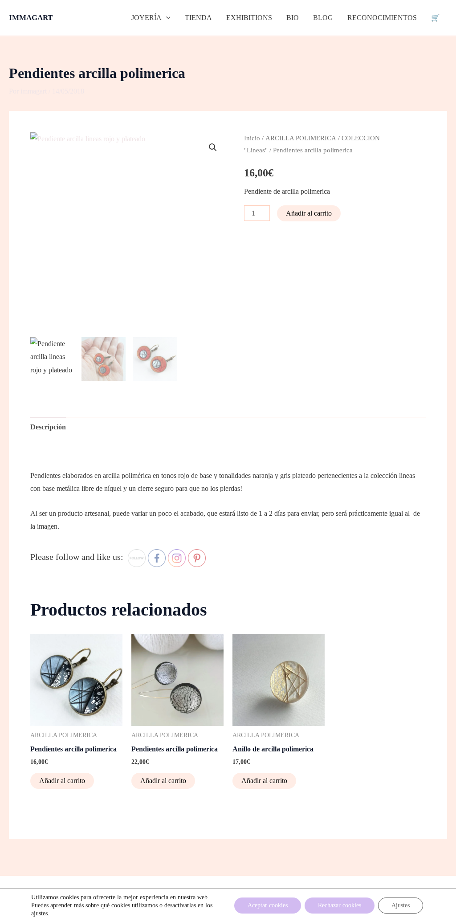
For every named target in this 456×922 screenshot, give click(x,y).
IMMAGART (31, 17)
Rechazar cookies (339, 905)
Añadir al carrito (309, 213)
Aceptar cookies (268, 905)
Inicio (252, 138)
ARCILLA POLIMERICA (300, 138)
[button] (166, 18)
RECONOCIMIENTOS (382, 17)
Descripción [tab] (48, 427)
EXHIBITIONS (249, 17)
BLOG (323, 17)
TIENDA (198, 17)
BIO (292, 17)
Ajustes (400, 905)
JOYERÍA (146, 17)
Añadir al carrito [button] (62, 780)
